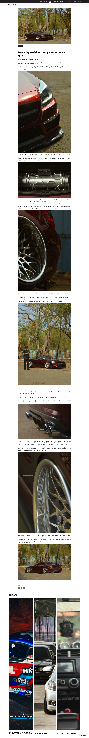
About (74, 1)
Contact (79, 1)
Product (46, 1)
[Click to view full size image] (44, 26)
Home (41, 1)
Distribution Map (68, 1)
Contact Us (83, 735)
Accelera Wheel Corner (58, 1)
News (50, 1)
